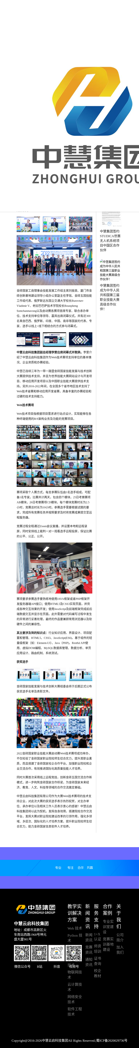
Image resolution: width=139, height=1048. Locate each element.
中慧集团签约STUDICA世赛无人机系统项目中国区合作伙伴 (110, 241)
